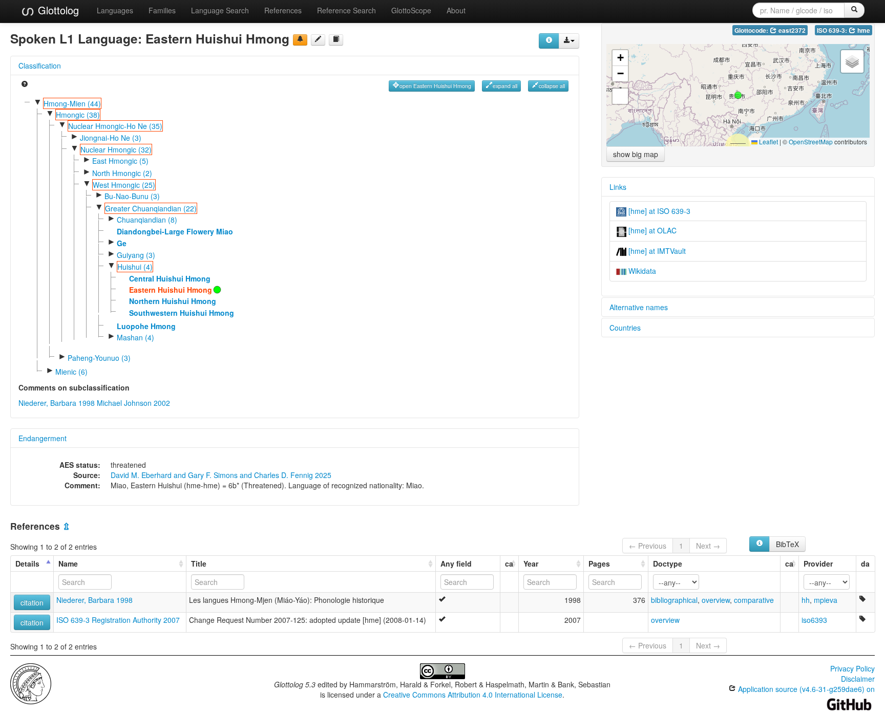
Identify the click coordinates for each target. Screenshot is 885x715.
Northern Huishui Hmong (172, 301)
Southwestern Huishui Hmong (181, 313)
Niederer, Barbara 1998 (56, 403)
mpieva (825, 600)
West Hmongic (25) (124, 185)
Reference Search (346, 10)
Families (162, 10)
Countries (625, 327)
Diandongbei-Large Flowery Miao (175, 231)
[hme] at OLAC (651, 230)
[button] (738, 95)
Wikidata (641, 271)
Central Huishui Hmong (169, 278)
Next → (708, 545)
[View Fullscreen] (620, 96)
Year (530, 563)
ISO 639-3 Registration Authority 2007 (118, 620)
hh (806, 600)
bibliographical (674, 600)
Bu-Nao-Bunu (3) (132, 196)
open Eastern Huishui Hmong (435, 86)
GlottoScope (411, 10)
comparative (754, 600)
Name (68, 563)
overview (716, 600)
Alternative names (638, 307)
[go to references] (336, 40)
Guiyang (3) (136, 255)
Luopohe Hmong (146, 326)
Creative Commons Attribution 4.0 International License (472, 694)
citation (32, 602)
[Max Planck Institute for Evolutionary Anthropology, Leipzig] (30, 683)
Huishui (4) (135, 267)
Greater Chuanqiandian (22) (151, 208)
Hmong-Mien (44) (72, 103)
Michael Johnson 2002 (133, 403)
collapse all (552, 86)
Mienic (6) (71, 371)
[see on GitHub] (318, 40)
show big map (635, 154)
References (283, 10)
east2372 (791, 30)
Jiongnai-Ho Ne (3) (110, 138)
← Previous (647, 545)
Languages (115, 10)
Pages (599, 563)
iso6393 (814, 620)
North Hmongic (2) (122, 173)
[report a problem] (300, 40)
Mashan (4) (135, 337)
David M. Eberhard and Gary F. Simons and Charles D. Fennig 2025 (221, 475)
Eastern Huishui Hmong (170, 290)
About (456, 10)
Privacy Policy (852, 668)
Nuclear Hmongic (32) (116, 149)
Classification (39, 65)
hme (863, 30)
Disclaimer (858, 679)
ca (509, 563)
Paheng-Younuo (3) (99, 358)
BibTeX (787, 544)
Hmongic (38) (78, 115)
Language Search (220, 10)
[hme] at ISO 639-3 (658, 211)
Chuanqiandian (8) (147, 219)
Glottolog (57, 10)
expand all (505, 86)
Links (617, 187)
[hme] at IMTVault (656, 251)
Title (198, 563)
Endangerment (42, 438)
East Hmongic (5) (120, 161)
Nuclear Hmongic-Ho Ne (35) (115, 126)
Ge (122, 243)
